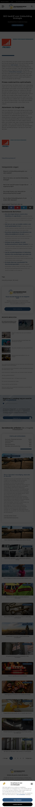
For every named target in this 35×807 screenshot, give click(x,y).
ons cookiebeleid (21, 794)
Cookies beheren (17, 804)
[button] (32, 784)
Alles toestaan (17, 800)
